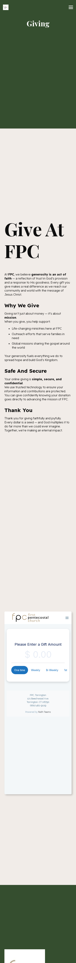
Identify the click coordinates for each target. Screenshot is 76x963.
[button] (70, 7)
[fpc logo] (5, 7)
